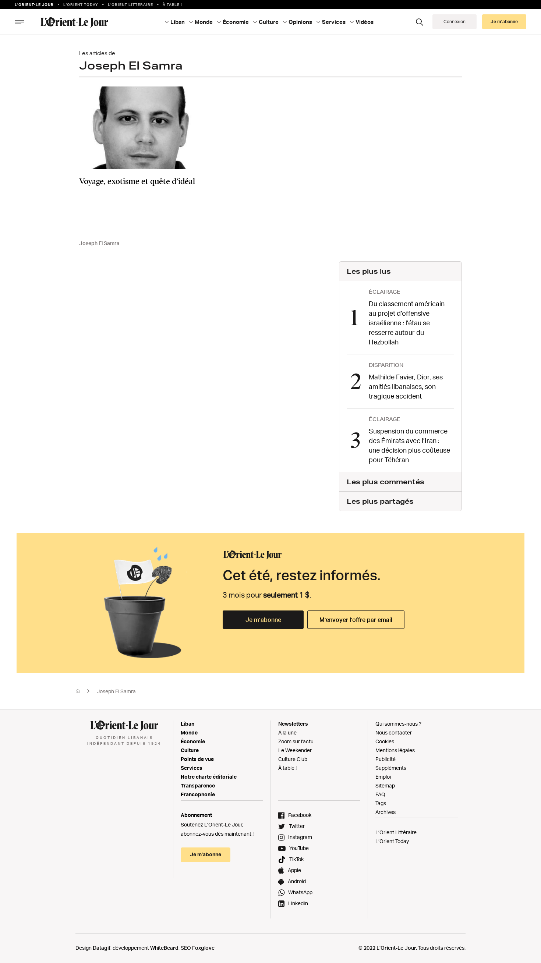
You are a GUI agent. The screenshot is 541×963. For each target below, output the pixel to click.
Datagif (101, 948)
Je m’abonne (263, 619)
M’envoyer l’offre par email (355, 619)
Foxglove (203, 948)
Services (191, 768)
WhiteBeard (164, 948)
